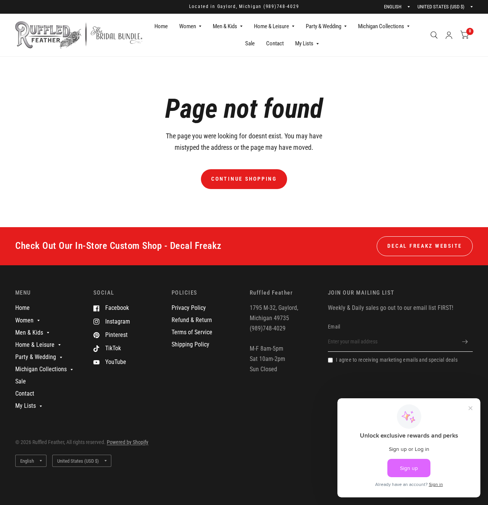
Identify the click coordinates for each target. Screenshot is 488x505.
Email (334, 327)
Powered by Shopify (127, 442)
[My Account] (448, 35)
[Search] (434, 35)
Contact (275, 43)
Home (161, 26)
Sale (250, 43)
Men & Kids (225, 26)
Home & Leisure (271, 26)
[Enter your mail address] (465, 342)
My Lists (304, 43)
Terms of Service (192, 332)
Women (187, 26)
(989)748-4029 (281, 6)
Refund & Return (192, 320)
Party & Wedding (323, 26)
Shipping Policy (190, 344)
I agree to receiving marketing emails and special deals (397, 360)
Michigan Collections (381, 26)
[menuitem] (161, 26)
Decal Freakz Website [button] (424, 246)
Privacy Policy (189, 307)
